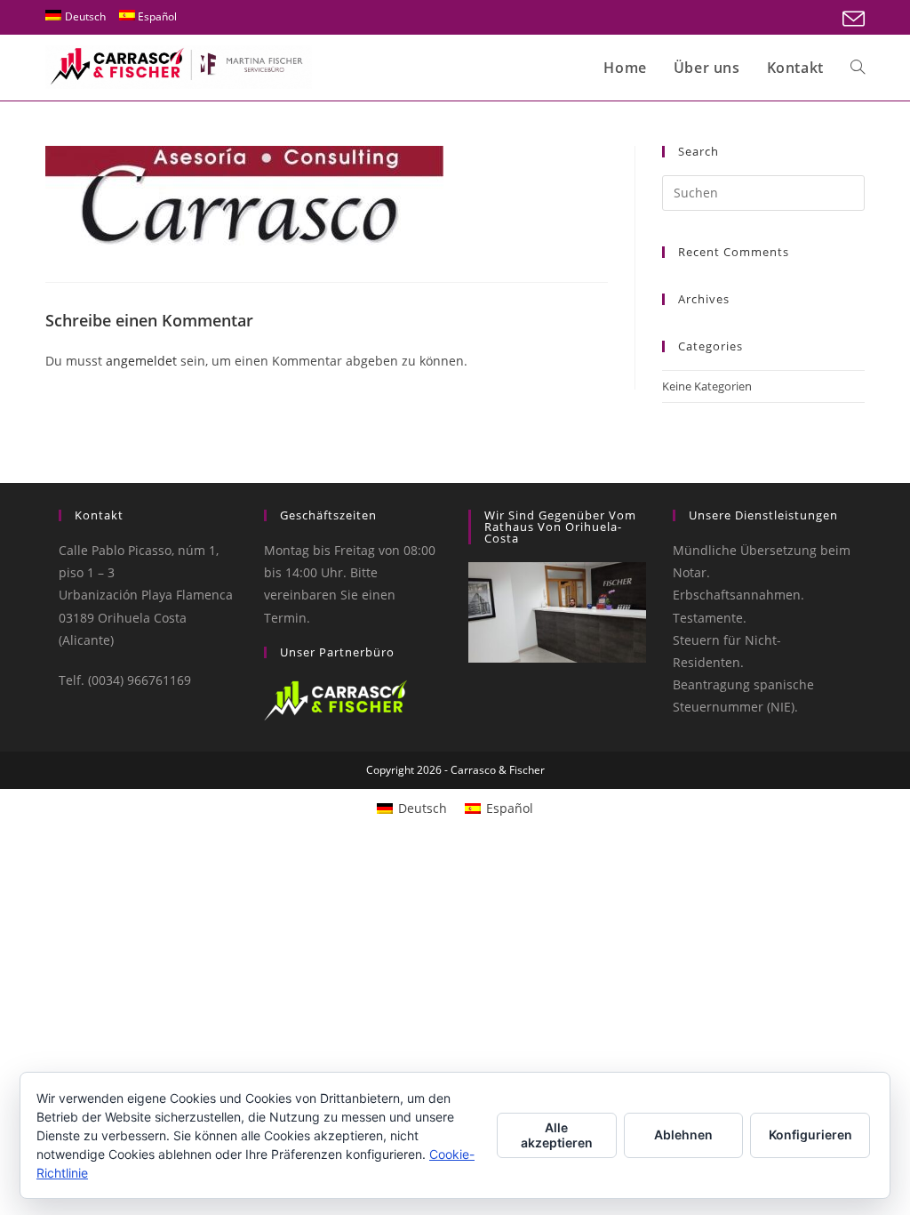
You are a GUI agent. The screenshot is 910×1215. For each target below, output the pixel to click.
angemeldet (141, 360)
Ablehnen (683, 1134)
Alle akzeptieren (557, 1135)
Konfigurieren (810, 1134)
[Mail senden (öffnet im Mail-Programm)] (851, 19)
